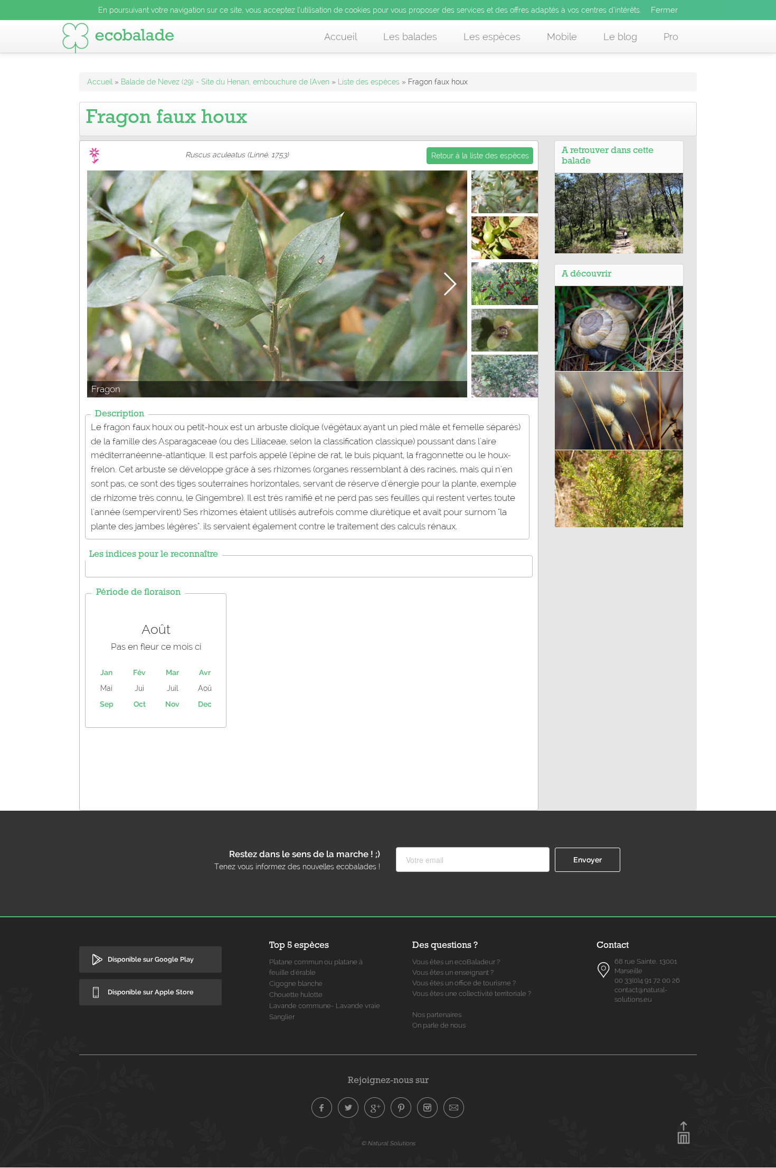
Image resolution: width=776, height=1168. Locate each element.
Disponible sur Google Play (151, 959)
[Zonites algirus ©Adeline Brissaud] (619, 328)
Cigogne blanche (296, 983)
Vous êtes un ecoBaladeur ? (456, 962)
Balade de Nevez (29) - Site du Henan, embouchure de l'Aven (225, 82)
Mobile (562, 36)
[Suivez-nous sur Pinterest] (401, 1107)
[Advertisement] (309, 766)
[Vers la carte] (604, 970)
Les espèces (492, 36)
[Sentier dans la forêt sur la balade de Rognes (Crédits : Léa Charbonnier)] (619, 212)
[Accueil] (118, 40)
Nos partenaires (436, 1015)
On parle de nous (439, 1025)
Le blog (620, 36)
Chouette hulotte (296, 995)
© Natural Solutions (388, 1143)
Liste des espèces (369, 82)
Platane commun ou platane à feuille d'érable (316, 967)
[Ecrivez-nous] (454, 1107)
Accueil (340, 36)
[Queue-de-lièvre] (619, 410)
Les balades (410, 36)
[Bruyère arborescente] (619, 488)
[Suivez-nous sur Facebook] (322, 1107)
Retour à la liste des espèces (480, 155)
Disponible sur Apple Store (151, 992)
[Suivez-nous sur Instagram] (427, 1107)
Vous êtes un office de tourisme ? (464, 983)
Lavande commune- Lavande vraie (324, 1006)
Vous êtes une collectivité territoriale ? (471, 994)
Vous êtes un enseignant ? (453, 972)
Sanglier (282, 1017)
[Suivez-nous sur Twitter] (348, 1107)
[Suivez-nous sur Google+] (374, 1107)
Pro (671, 36)
